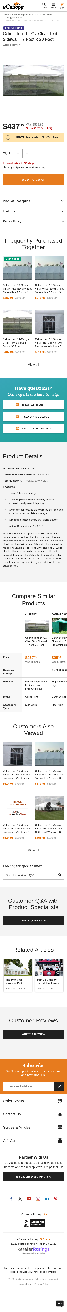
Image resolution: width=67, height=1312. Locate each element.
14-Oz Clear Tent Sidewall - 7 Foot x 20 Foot (36, 641)
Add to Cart (33, 179)
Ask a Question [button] (33, 920)
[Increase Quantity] (27, 153)
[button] (33, 416)
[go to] (17, 268)
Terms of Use (25, 1284)
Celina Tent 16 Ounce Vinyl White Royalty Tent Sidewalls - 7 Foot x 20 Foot (17, 289)
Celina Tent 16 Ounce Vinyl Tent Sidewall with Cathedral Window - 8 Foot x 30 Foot (49, 829)
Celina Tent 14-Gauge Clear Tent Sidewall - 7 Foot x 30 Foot (16, 343)
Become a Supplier (33, 1176)
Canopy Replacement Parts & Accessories (32, 14)
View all (33, 364)
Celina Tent (28, 468)
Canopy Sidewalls (14, 17)
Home (6, 14)
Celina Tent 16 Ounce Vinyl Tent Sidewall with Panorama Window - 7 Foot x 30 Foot (49, 343)
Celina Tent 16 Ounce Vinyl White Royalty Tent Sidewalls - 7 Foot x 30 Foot (49, 289)
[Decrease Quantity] (18, 153)
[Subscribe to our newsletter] (59, 1086)
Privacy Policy (41, 1284)
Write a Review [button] (12, 44)
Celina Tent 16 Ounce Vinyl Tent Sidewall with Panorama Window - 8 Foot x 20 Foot (17, 829)
